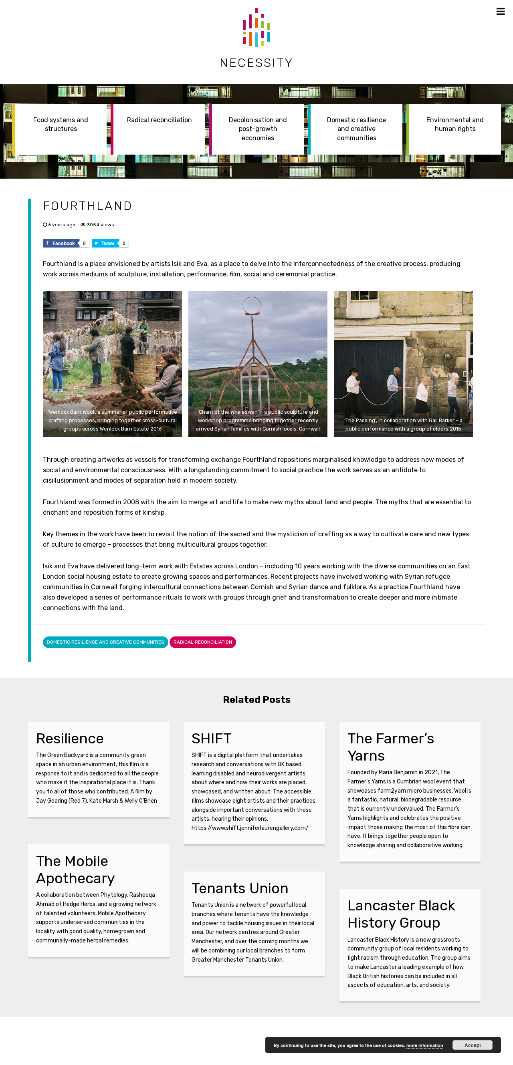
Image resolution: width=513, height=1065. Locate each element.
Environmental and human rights (455, 124)
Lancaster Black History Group (401, 914)
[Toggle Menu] (501, 11)
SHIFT (212, 738)
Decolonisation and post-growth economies (258, 129)
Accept (473, 1045)
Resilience (70, 738)
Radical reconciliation (159, 120)
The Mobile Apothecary (75, 869)
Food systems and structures (60, 124)
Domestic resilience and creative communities (356, 129)
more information (424, 1045)
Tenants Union (240, 888)
